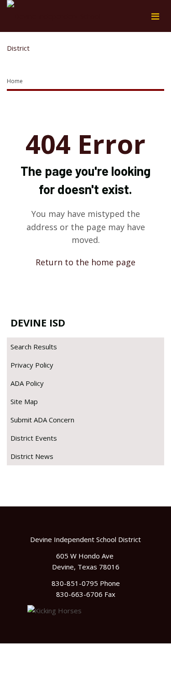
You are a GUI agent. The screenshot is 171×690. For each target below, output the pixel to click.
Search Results (33, 346)
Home (15, 81)
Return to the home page (85, 262)
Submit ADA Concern (42, 419)
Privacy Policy (31, 364)
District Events (33, 437)
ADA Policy (27, 383)
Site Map (24, 401)
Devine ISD (37, 322)
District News (31, 456)
